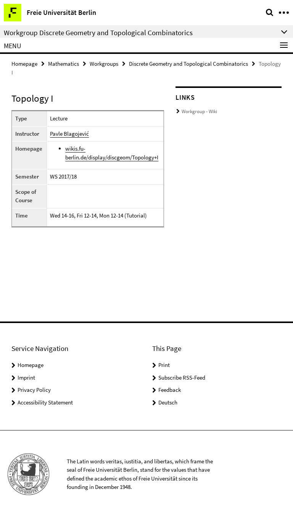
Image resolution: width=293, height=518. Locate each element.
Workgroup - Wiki (199, 111)
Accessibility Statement (45, 402)
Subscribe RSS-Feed (181, 377)
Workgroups (104, 63)
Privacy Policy (34, 389)
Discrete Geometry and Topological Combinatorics (188, 63)
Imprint (26, 377)
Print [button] (164, 365)
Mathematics (63, 63)
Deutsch (167, 402)
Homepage (24, 63)
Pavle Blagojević (69, 133)
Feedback (169, 389)
